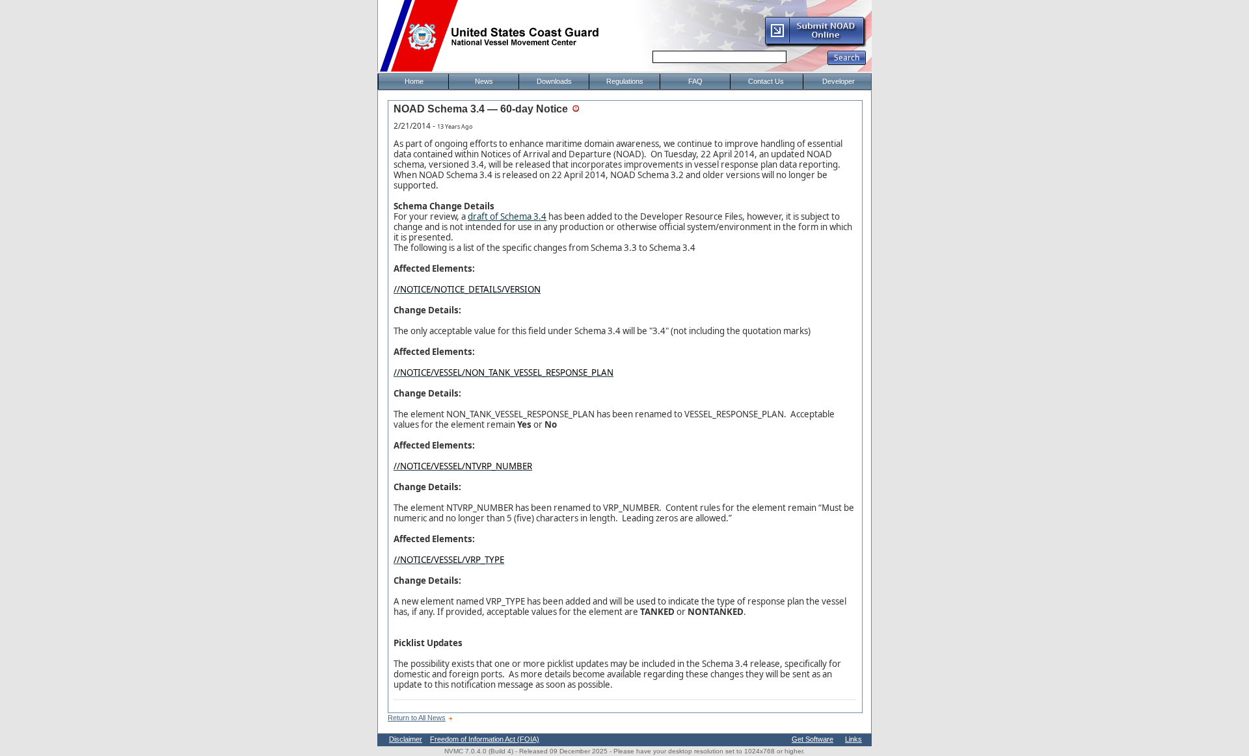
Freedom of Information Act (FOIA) (484, 739)
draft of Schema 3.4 (507, 216)
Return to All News (417, 718)
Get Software (812, 739)
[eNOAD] (815, 45)
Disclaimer (405, 739)
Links (853, 739)
